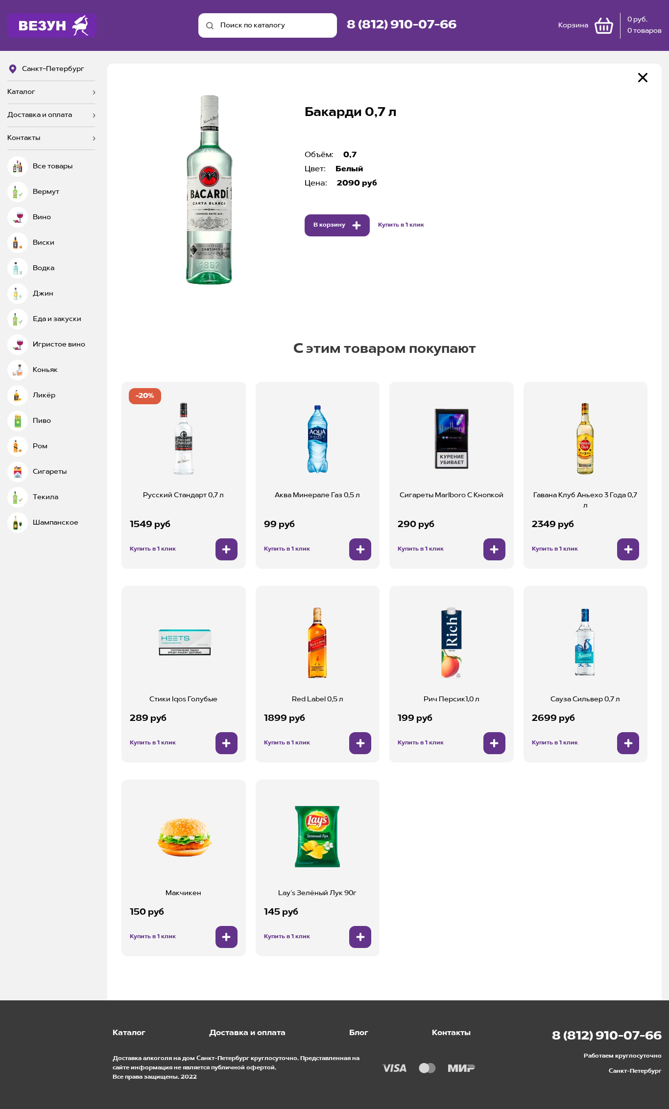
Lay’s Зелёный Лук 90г (317, 893)
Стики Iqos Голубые (183, 699)
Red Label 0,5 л (317, 699)
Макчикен (183, 893)
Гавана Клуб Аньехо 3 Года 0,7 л (585, 500)
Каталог (21, 92)
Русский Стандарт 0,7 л (183, 495)
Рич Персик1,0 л (451, 699)
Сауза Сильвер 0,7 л (585, 699)
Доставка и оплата (39, 115)
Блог (358, 1033)
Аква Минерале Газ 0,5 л (317, 495)
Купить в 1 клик (401, 225)
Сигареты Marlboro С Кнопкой (451, 495)
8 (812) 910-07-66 (401, 25)
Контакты (23, 138)
